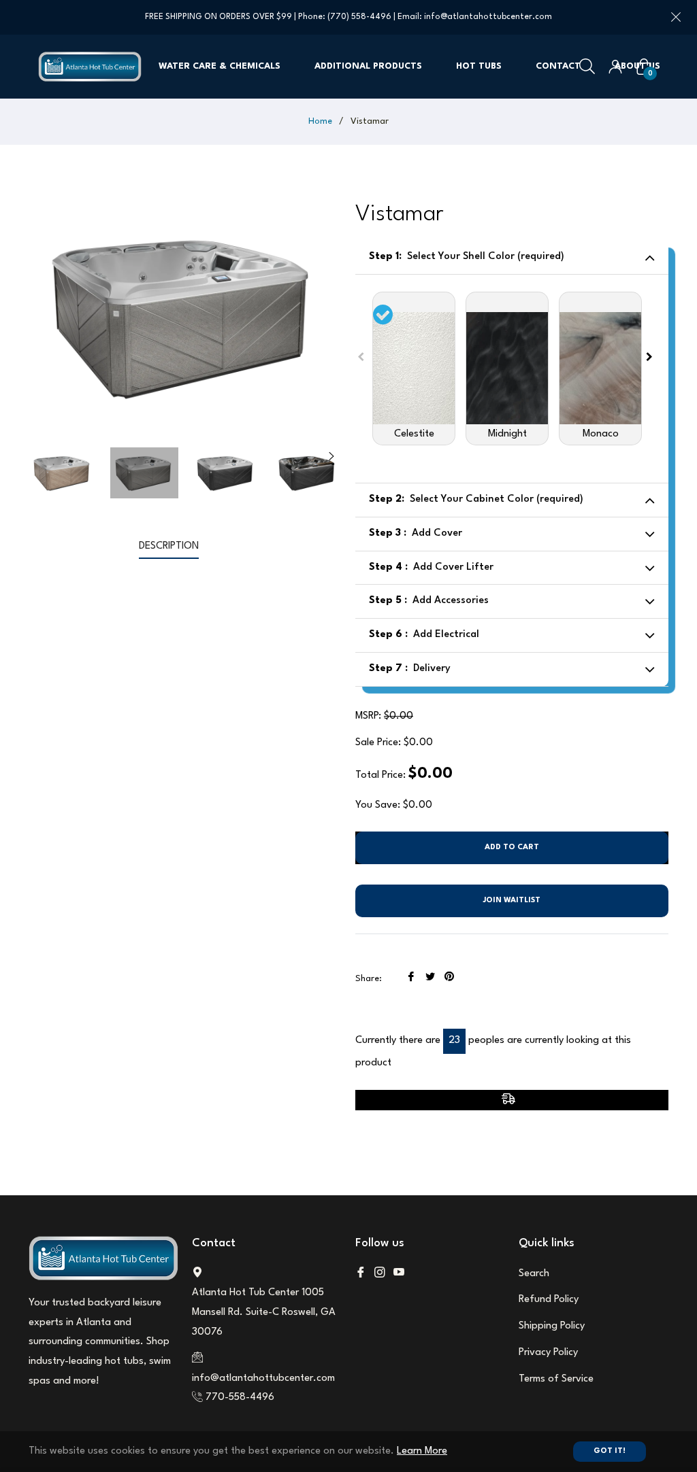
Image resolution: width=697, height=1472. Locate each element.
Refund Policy (549, 1300)
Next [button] (331, 456)
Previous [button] (360, 357)
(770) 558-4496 (359, 17)
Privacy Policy (548, 1353)
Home (320, 121)
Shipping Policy (552, 1326)
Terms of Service (556, 1379)
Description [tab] (169, 546)
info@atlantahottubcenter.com (488, 17)
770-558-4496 (240, 1397)
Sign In (615, 67)
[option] (413, 368)
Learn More (422, 1451)
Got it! (610, 1451)
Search (534, 1274)
